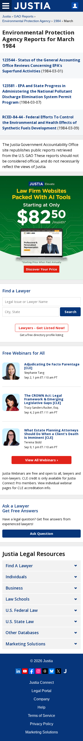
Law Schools (18, 599)
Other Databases (22, 632)
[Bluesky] (51, 671)
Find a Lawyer (16, 291)
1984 (57, 21)
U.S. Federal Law (22, 610)
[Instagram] (38, 671)
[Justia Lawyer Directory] (65, 671)
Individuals (16, 576)
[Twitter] (58, 671)
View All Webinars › (41, 460)
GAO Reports (23, 16)
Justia (6, 16)
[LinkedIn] (18, 671)
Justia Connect (41, 682)
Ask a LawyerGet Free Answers (20, 508)
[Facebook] (31, 671)
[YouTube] (25, 671)
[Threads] (45, 671)
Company (42, 699)
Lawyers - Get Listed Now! (42, 327)
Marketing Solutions (25, 644)
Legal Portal (41, 691)
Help (41, 707)
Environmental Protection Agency (26, 21)
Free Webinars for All (23, 353)
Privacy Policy (41, 724)
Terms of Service (41, 716)
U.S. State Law (20, 621)
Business (14, 588)
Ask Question (41, 533)
